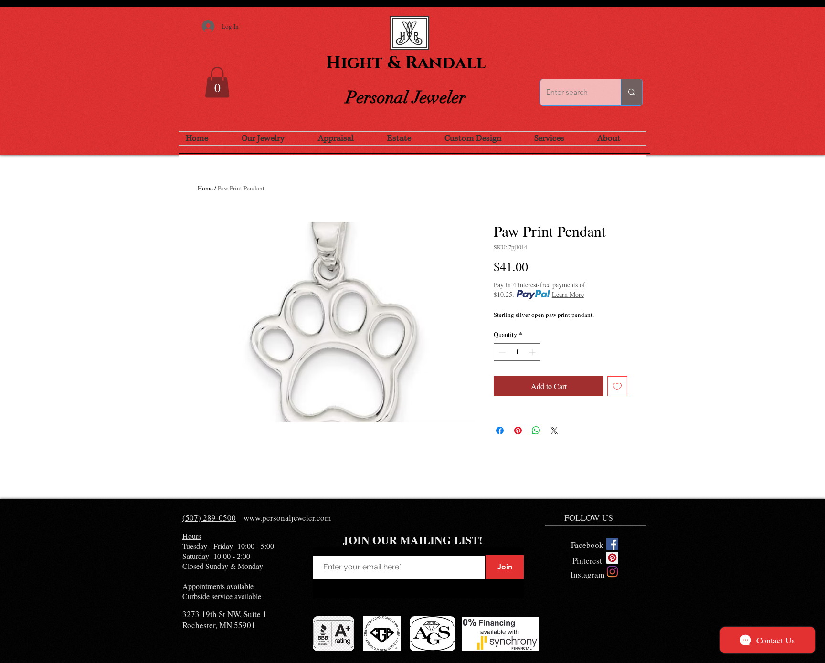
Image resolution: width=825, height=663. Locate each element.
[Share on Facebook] (500, 430)
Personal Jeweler (406, 97)
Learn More (568, 294)
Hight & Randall (406, 63)
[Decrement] (501, 352)
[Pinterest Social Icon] (612, 558)
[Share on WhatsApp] (536, 430)
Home (205, 188)
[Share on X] (554, 430)
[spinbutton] (517, 352)
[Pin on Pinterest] (518, 430)
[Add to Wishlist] (617, 386)
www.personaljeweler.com (287, 517)
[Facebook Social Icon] (612, 544)
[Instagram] (612, 572)
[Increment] (533, 352)
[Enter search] (631, 92)
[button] (217, 82)
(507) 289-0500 (209, 517)
